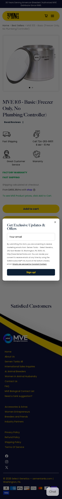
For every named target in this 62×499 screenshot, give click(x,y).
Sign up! (31, 272)
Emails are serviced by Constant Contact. (30, 264)
